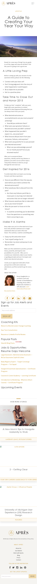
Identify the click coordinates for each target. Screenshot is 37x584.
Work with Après (18, 553)
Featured (18, 520)
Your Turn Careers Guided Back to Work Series (18, 480)
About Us (18, 548)
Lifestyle (18, 11)
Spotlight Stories (25, 439)
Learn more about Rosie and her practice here (17, 289)
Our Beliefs (18, 551)
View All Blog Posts (8, 343)
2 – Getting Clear (18, 469)
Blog (18, 555)
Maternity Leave (12, 439)
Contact (18, 560)
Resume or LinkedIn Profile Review (13, 334)
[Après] (8, 3)
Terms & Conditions (22, 539)
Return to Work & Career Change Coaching (16, 326)
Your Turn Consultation (9, 330)
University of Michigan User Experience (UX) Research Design (18, 512)
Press (18, 558)
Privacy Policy (31, 539)
